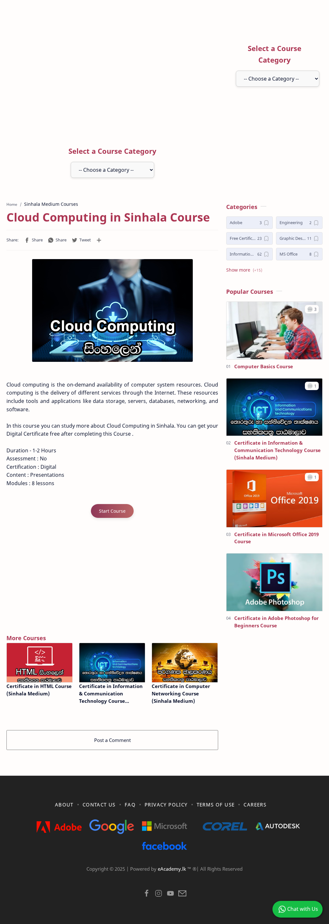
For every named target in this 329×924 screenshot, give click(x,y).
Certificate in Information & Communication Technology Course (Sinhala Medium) (111, 693)
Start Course (112, 511)
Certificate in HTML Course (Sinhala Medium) (39, 690)
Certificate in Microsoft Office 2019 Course (276, 538)
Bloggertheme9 (270, 877)
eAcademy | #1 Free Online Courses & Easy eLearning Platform (151, 877)
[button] (33, 240)
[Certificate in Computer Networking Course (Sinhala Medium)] (185, 662)
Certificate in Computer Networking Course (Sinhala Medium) (181, 693)
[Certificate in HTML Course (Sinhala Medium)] (39, 662)
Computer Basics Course (263, 366)
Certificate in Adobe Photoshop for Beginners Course (276, 622)
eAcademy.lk (172, 869)
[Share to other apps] (99, 240)
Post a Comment (112, 740)
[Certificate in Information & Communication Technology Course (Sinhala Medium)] (112, 662)
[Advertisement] (131, 78)
